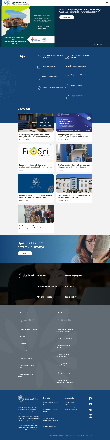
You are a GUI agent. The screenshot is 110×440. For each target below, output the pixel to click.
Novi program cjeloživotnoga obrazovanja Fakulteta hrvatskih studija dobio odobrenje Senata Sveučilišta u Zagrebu (74, 137)
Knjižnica (23, 343)
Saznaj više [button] (66, 19)
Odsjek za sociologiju (79, 66)
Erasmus (69, 286)
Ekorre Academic (89, 435)
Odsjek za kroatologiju (49, 66)
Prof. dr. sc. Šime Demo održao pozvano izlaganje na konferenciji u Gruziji (74, 166)
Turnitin (60, 313)
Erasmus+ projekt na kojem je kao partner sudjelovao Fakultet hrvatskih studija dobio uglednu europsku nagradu (35, 168)
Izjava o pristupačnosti (71, 409)
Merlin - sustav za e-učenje (25, 375)
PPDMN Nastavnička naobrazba (63, 321)
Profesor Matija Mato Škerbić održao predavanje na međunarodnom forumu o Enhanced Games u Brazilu (35, 228)
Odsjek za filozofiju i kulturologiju (53, 87)
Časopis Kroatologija (64, 373)
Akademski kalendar (26, 313)
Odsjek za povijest (76, 85)
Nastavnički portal (25, 351)
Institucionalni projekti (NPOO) (26, 366)
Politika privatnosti (70, 404)
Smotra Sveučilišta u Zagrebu (63, 346)
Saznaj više (21, 139)
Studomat (41, 275)
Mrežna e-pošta (44, 297)
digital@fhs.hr (52, 426)
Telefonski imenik (69, 402)
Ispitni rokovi (71, 297)
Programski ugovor (26, 358)
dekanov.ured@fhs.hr (53, 420)
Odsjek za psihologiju (77, 96)
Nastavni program (73, 275)
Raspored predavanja (47, 286)
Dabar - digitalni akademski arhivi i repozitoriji (65, 381)
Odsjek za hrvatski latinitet (79, 75)
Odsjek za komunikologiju (50, 76)
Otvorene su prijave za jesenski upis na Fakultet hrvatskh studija (74, 196)
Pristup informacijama (71, 407)
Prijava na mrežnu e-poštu (28, 329)
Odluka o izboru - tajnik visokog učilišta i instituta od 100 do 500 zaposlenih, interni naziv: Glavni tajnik (35, 197)
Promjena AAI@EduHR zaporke (26, 321)
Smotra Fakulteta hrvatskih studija (62, 355)
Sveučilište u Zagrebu (65, 338)
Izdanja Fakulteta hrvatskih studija (62, 365)
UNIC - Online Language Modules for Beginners (64, 330)
